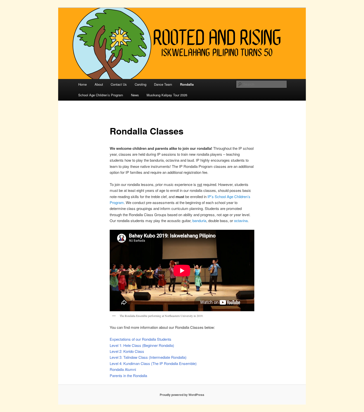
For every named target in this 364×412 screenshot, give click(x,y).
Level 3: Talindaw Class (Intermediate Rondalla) (148, 357)
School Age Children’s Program (100, 95)
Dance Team (163, 84)
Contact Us (119, 84)
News (135, 95)
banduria (199, 220)
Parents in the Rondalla (128, 375)
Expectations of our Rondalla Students (140, 339)
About (99, 84)
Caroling (140, 84)
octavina (241, 220)
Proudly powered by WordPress (182, 394)
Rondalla (187, 84)
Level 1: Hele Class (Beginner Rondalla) (142, 345)
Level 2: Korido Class (127, 351)
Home (82, 84)
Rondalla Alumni (123, 369)
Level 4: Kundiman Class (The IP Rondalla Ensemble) (153, 363)
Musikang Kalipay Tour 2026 (167, 95)
